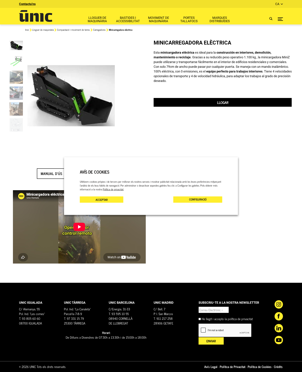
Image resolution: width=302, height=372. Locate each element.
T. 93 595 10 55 (119, 313)
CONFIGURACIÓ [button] (198, 199)
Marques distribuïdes (220, 19)
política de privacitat (240, 318)
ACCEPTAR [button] (102, 199)
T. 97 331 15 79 (74, 318)
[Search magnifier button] (268, 18)
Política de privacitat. (113, 189)
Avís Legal (210, 366)
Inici (27, 30)
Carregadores (99, 30)
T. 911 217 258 (163, 318)
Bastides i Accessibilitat (128, 19)
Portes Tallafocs (189, 19)
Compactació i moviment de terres (73, 30)
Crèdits (278, 366)
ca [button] (277, 4)
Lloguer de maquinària (97, 19)
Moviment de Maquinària (158, 19)
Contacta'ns (27, 4)
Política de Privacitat (232, 366)
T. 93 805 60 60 (29, 318)
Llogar (222, 102)
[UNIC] (35, 16)
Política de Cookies (259, 366)
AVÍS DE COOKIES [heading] (94, 171)
